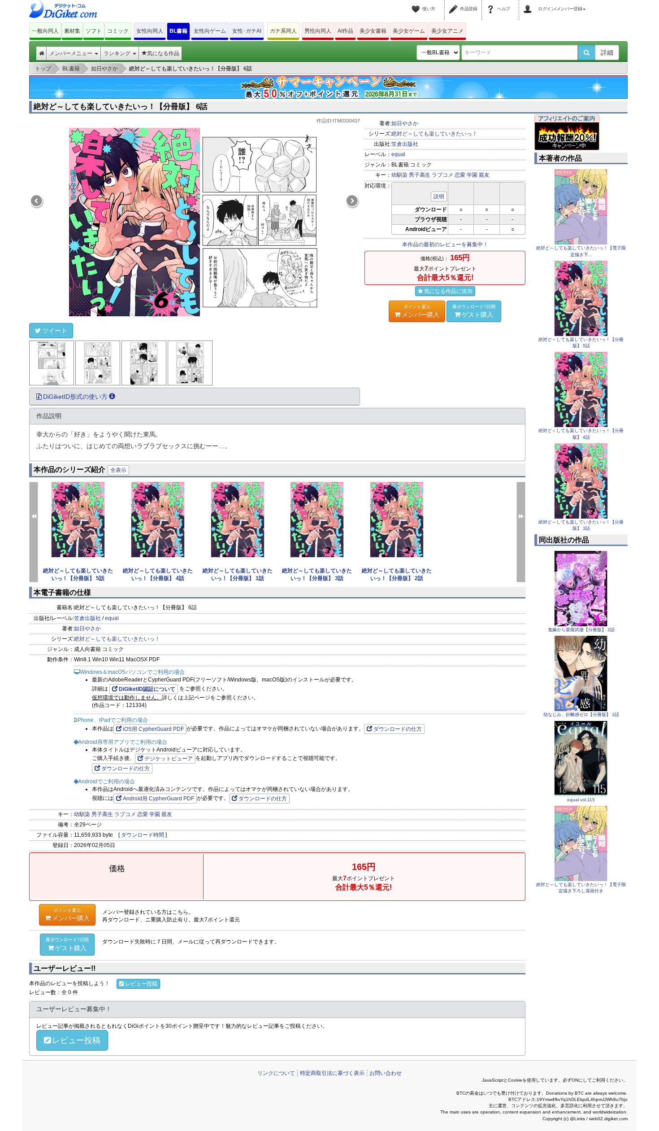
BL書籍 (178, 31)
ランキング (118, 53)
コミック (118, 31)
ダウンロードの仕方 (397, 729)
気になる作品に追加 (448, 291)
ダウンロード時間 (142, 835)
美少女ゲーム (409, 31)
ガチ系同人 (283, 31)
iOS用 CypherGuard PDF (153, 729)
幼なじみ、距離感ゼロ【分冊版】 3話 (581, 714)
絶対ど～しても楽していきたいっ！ (434, 134)
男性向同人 (317, 31)
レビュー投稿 (141, 984)
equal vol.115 (581, 799)
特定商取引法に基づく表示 (332, 1073)
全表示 (118, 470)
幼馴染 (399, 175)
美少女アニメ (447, 31)
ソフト (94, 31)
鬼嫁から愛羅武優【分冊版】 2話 (581, 629)
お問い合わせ (385, 1073)
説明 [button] (439, 196)
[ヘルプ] (492, 3)
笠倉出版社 (404, 144)
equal (398, 154)
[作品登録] (454, 3)
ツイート (54, 330)
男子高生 (419, 175)
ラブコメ (442, 175)
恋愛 (460, 175)
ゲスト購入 (473, 311)
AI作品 (345, 31)
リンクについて (276, 1073)
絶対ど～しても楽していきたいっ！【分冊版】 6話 (121, 106)
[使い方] (417, 3)
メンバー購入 (420, 311)
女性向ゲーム (210, 31)
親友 (484, 175)
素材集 (72, 31)
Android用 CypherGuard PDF (158, 798)
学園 (472, 175)
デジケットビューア (168, 758)
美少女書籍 (373, 31)
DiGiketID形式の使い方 (75, 396)
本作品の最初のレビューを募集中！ (445, 244)
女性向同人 (149, 31)
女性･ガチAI (246, 31)
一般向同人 (45, 31)
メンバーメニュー (71, 53)
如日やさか (404, 123)
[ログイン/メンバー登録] (529, 3)
